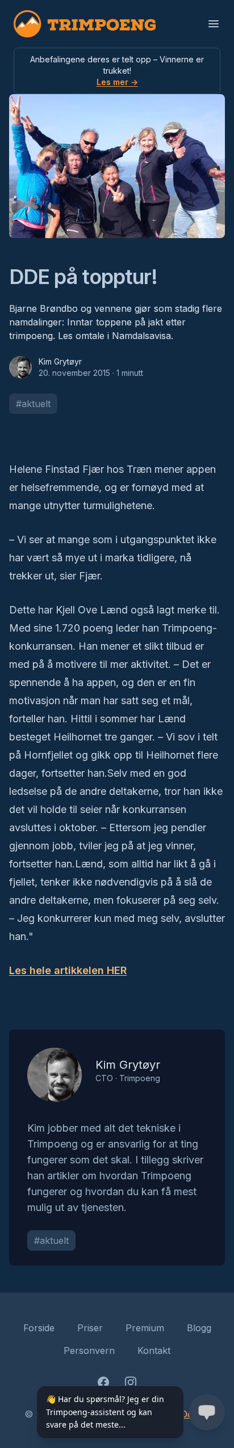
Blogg (199, 1327)
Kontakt (153, 1350)
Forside (39, 1327)
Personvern (89, 1350)
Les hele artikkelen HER (68, 970)
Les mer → (117, 82)
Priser (90, 1327)
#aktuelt (33, 403)
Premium (145, 1327)
